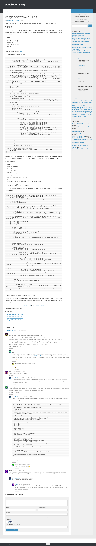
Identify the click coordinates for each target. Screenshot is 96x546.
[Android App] (88, 11)
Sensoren (90, 109)
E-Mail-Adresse (41, 507)
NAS (76, 105)
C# (84, 100)
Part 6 (42, 305)
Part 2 (29, 305)
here (21, 51)
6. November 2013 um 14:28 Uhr (28, 363)
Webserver (74, 116)
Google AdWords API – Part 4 (15, 318)
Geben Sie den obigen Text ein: (13, 524)
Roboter (85, 109)
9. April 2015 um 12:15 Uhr (24, 464)
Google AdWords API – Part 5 (15, 316)
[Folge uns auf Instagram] (82, 11)
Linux (80, 104)
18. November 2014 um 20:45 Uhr (18, 371)
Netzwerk (80, 105)
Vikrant (16, 484)
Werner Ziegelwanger (13, 20)
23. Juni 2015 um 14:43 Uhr (24, 484)
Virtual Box (88, 112)
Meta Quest (90, 104)
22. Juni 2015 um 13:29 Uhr (18, 470)
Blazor (82, 100)
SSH (75, 111)
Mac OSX (85, 104)
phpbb (87, 105)
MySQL (73, 105)
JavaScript (74, 104)
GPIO (88, 102)
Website (8, 512)
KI (77, 104)
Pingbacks (22, 330)
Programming (15, 11)
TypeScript (89, 111)
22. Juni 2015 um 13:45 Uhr (27, 478)
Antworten (11, 348)
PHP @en (7, 11)
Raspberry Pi (78, 107)
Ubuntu (73, 112)
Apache (73, 100)
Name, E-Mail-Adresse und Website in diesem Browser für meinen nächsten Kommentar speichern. (30, 517)
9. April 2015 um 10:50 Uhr (18, 387)
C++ (87, 100)
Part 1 (25, 305)
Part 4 (33, 305)
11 (68, 11)
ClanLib (90, 100)
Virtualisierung (75, 114)
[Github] (84, 11)
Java (91, 102)
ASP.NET (77, 100)
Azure (80, 100)
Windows (80, 116)
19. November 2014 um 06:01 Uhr (28, 377)
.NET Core (77, 99)
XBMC (85, 116)
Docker (82, 102)
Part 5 (38, 305)
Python (90, 105)
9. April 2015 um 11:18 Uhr (27, 396)
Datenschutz (51, 539)
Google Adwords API (36, 355)
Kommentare (11, 330)
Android (83, 99)
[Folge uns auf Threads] (80, 11)
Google (85, 102)
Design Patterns (75, 102)
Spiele (73, 111)
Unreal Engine (80, 112)
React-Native (82, 109)
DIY (79, 102)
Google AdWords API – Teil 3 (15, 314)
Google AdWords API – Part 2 (15, 320)
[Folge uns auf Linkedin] (90, 11)
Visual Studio (86, 114)
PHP (83, 105)
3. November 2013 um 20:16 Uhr (28, 350)
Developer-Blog (15, 4)
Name (7, 507)
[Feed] (86, 11)
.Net (72, 99)
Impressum (44, 539)
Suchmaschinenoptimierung (82, 111)
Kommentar (9, 498)
